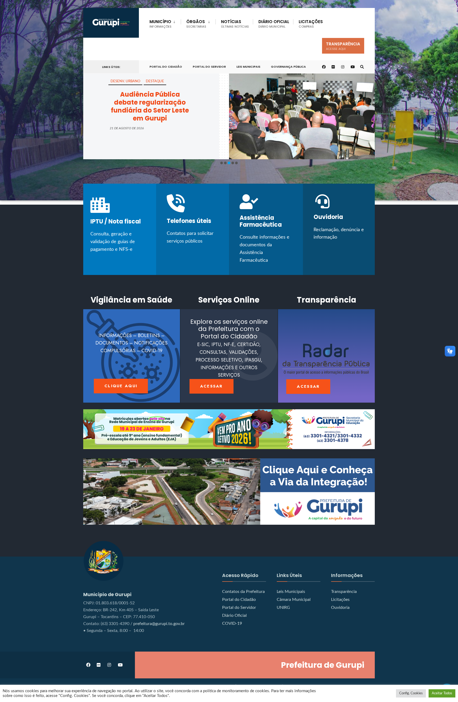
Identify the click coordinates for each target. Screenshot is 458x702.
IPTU (96, 221)
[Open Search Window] (362, 67)
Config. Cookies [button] (411, 693)
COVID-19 (232, 623)
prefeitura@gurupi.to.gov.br (159, 624)
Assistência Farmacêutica (261, 221)
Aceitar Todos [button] (442, 693)
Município (160, 24)
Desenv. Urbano (125, 81)
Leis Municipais (248, 66)
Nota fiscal (124, 221)
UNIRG (283, 607)
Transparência (343, 46)
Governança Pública (288, 66)
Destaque (155, 81)
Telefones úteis (189, 221)
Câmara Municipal (294, 599)
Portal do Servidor (209, 66)
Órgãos (196, 24)
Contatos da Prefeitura (243, 591)
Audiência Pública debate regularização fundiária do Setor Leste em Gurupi (150, 106)
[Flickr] (333, 67)
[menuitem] (165, 23)
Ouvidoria (328, 217)
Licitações (311, 24)
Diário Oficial (273, 24)
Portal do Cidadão (239, 599)
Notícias (235, 24)
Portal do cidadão (165, 66)
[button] (221, 163)
